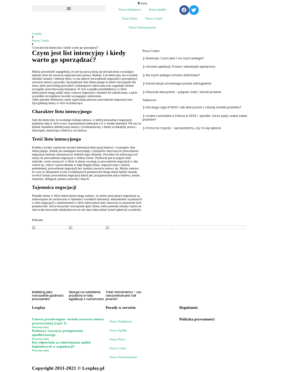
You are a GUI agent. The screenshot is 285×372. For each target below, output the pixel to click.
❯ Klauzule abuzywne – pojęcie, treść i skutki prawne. (181, 92)
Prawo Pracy (130, 18)
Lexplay (37, 33)
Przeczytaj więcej (40, 327)
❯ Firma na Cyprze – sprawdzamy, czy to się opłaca (181, 128)
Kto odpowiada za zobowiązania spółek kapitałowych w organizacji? (61, 344)
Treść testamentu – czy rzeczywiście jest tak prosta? (123, 295)
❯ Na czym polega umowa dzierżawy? (171, 75)
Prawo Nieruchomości (142, 27)
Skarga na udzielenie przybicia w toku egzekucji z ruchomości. (87, 295)
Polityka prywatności (197, 319)
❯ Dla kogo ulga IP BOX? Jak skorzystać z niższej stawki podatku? (191, 107)
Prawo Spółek (157, 9)
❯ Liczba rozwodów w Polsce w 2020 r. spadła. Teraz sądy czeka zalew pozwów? (194, 118)
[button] (69, 8)
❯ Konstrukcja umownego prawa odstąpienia (176, 83)
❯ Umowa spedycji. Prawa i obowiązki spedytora (178, 67)
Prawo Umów (154, 18)
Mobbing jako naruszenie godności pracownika (48, 295)
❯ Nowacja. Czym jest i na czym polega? (173, 58)
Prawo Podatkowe (130, 9)
